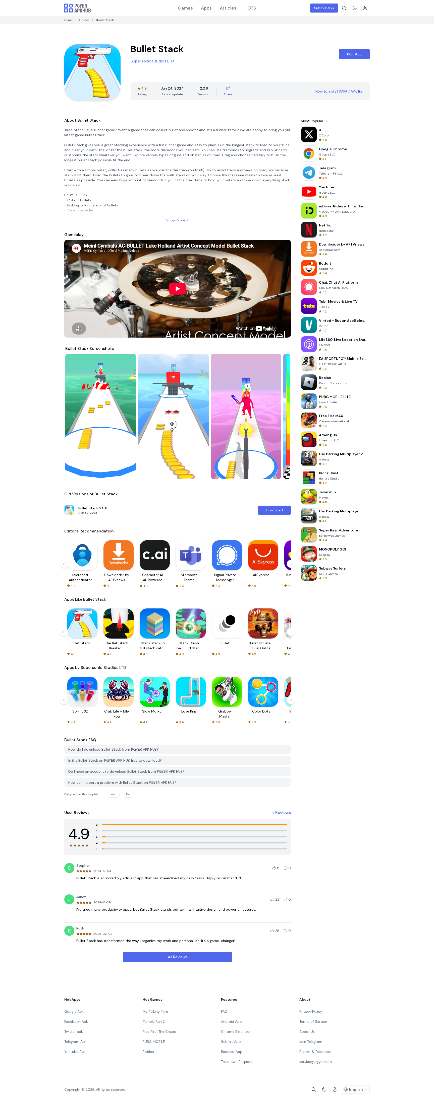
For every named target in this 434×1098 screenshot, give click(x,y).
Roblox (148, 1051)
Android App (231, 1021)
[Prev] (73, 416)
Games (185, 8)
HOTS (250, 8)
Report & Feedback (315, 1051)
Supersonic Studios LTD (152, 61)
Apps (206, 8)
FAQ (224, 1011)
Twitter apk (73, 1031)
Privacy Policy (310, 1011)
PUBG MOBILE (154, 1041)
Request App (231, 1051)
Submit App (324, 8)
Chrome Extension (236, 1031)
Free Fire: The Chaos (159, 1031)
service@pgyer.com (315, 1061)
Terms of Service (313, 1021)
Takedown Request (236, 1061)
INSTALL (354, 54)
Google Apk (74, 1011)
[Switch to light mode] (354, 8)
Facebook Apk (76, 1021)
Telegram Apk (75, 1041)
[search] (344, 8)
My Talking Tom (155, 1011)
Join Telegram (310, 1041)
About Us (307, 1031)
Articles (228, 8)
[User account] (365, 8)
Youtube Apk (75, 1051)
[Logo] (77, 8)
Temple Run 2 (154, 1021)
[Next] (281, 416)
